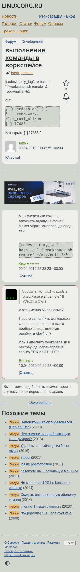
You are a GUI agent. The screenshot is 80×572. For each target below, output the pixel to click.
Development (32, 42)
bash (15, 73)
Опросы (55, 23)
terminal (27, 73)
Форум (40, 23)
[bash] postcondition (36, 464)
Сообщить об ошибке (18, 551)
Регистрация (50, 16)
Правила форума (33, 542)
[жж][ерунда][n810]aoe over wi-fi (46, 513)
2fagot (25, 457)
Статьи (25, 23)
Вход (70, 16)
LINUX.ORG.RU (22, 6)
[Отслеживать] (66, 97)
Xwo (22, 143)
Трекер (8, 31)
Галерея (9, 23)
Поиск (22, 31)
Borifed (24, 361)
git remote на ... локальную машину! (49, 471)
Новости (9, 16)
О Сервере (11, 542)
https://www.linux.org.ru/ (19, 555)
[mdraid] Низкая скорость (40, 506)
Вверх (70, 543)
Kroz (22, 263)
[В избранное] (66, 83)
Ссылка (12, 157)
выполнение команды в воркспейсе (25, 57)
